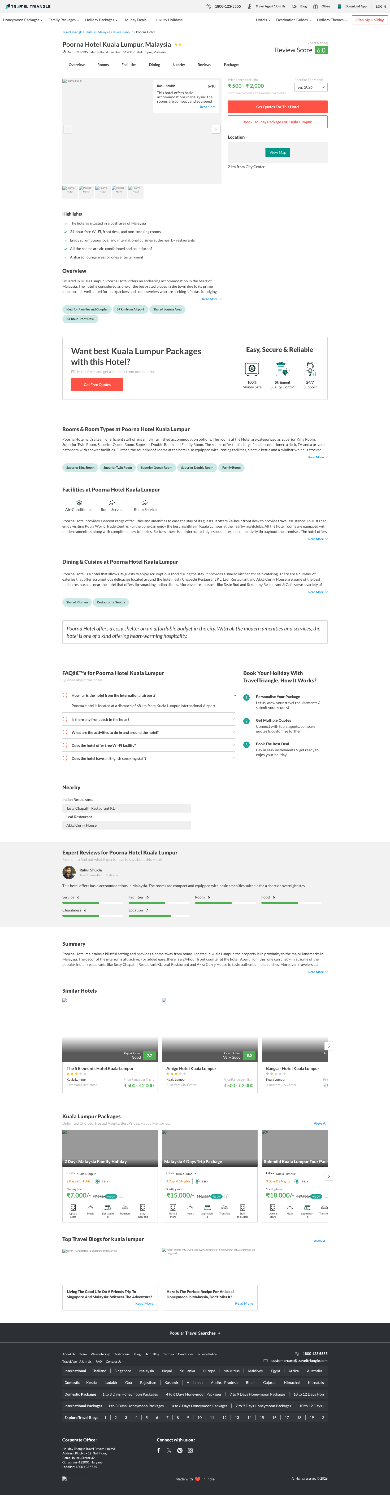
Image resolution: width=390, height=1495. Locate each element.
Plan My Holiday (370, 19)
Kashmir (171, 1382)
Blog (303, 6)
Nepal (167, 1371)
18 (299, 1417)
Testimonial (122, 1354)
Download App (356, 6)
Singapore (123, 1371)
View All (321, 1123)
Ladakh (111, 1382)
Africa (293, 1371)
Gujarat (269, 1382)
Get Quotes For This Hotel (277, 106)
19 (312, 1417)
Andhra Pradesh (224, 1382)
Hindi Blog (152, 1354)
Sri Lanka (187, 1371)
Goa (128, 1382)
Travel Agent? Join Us (270, 6)
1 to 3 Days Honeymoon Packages (130, 1394)
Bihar (250, 1382)
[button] (216, 129)
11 (212, 1417)
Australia (314, 1371)
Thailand (99, 1371)
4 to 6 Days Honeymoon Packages (194, 1394)
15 (262, 1417)
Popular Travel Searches (193, 1332)
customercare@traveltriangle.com (299, 1360)
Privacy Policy (207, 1354)
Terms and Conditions (178, 1354)
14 (249, 1417)
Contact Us (113, 1362)
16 (274, 1417)
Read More (144, 1303)
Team (83, 1354)
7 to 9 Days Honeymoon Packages (257, 1394)
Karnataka (316, 1382)
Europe (209, 1371)
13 (237, 1417)
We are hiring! (100, 1354)
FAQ (99, 1362)
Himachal (292, 1382)
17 (287, 1417)
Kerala (91, 1382)
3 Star (105, 1181)
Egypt (275, 1371)
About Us (68, 1354)
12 (224, 1417)
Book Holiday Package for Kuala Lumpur (278, 122)
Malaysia (146, 1371)
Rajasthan (148, 1382)
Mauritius (231, 1371)
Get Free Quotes (97, 384)
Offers (326, 6)
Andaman (195, 1382)
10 (199, 1417)
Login (381, 6)
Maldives (255, 1371)
